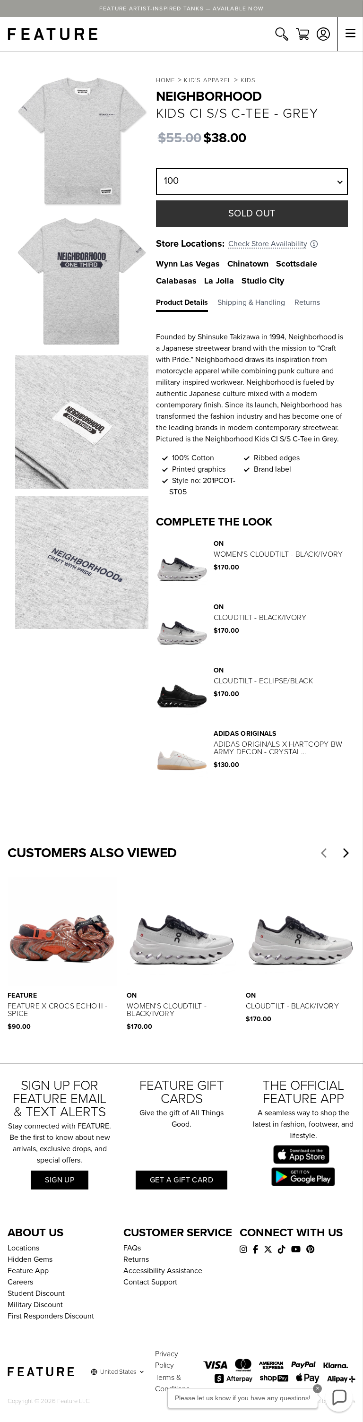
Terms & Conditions (172, 1383)
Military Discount (35, 1305)
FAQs (132, 1248)
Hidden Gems (30, 1259)
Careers (20, 1282)
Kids (248, 80)
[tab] (186, 304)
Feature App (28, 1270)
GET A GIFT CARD (181, 1180)
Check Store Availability (267, 244)
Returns (136, 1259)
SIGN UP (59, 1180)
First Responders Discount (51, 1316)
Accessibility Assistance (162, 1270)
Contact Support (150, 1282)
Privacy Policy (166, 1359)
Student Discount (36, 1293)
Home (165, 80)
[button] (323, 853)
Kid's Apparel (208, 80)
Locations (23, 1248)
